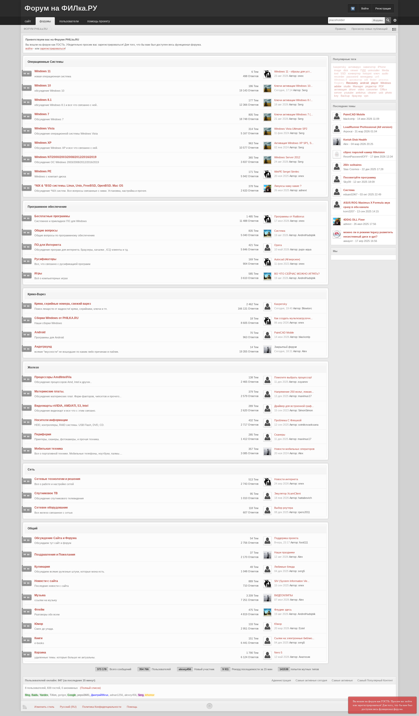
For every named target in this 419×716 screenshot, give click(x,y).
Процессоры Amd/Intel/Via (53, 377)
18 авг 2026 (281, 104)
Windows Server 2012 (287, 157)
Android (39, 332)
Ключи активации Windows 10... (293, 85)
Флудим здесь (283, 609)
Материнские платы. (49, 391)
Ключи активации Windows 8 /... (293, 100)
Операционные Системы (45, 62)
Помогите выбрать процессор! (293, 377)
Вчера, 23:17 (282, 542)
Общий (32, 528)
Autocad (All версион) (287, 259)
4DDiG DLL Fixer (354, 219)
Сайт (28, 21)
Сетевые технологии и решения (57, 479)
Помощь (132, 706)
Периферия (42, 434)
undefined (386, 58)
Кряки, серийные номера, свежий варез (62, 303)
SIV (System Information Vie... (291, 581)
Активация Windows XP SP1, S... (294, 143)
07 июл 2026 (281, 599)
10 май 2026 (281, 249)
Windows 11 (42, 71)
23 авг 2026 (281, 75)
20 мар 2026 (281, 628)
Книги (38, 638)
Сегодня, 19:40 (283, 308)
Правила (340, 28)
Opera (278, 245)
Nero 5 (278, 652)
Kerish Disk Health (355, 139)
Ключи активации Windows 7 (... (293, 114)
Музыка (40, 595)
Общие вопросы (45, 230)
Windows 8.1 (43, 100)
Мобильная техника (48, 448)
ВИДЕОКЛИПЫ (283, 595)
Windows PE (42, 171)
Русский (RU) (68, 706)
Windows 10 (42, 85)
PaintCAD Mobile (284, 332)
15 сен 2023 (281, 410)
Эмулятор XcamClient (287, 493)
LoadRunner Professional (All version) (367, 127)
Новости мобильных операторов (294, 448)
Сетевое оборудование (51, 507)
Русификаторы (45, 259)
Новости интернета (286, 479)
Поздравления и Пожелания (54, 554)
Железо (33, 367)
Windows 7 (41, 114)
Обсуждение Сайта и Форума (55, 538)
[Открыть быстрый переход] (394, 29)
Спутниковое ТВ (46, 493)
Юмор (38, 624)
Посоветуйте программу (359, 177)
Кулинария (42, 566)
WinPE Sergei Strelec (286, 171)
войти (28, 48)
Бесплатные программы (52, 216)
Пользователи (69, 21)
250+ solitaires (352, 164)
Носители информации (51, 420)
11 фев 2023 (281, 263)
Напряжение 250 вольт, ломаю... (294, 391)
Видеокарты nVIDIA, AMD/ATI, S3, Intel (61, 405)
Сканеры (279, 434)
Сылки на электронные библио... (294, 638)
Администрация (281, 680)
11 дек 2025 (281, 381)
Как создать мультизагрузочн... (293, 318)
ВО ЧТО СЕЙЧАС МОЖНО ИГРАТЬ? (297, 273)
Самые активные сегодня (311, 680)
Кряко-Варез (37, 294)
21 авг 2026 (281, 118)
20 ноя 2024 (281, 453)
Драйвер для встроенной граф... (294, 406)
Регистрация (383, 8)
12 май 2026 (281, 656)
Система (279, 230)
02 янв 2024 (281, 147)
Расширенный (395, 20)
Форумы (45, 21)
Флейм (39, 609)
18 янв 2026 (281, 497)
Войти (365, 8)
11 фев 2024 (281, 133)
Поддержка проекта (286, 538)
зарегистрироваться (52, 48)
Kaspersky (280, 303)
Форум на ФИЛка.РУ (60, 8)
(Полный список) (90, 687)
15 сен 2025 (281, 585)
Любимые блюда (284, 566)
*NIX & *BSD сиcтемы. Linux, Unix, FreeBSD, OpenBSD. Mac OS (78, 185)
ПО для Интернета (47, 245)
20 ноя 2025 (281, 176)
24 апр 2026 (281, 483)
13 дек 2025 (281, 396)
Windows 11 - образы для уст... (293, 71)
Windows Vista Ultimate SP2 (290, 128)
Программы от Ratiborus (289, 216)
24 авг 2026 (281, 161)
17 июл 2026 (281, 220)
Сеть (31, 469)
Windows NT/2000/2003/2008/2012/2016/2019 (65, 157)
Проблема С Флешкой (287, 420)
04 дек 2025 (281, 571)
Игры (38, 273)
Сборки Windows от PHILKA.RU (56, 318)
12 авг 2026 (281, 556)
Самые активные (342, 680)
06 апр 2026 (281, 322)
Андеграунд (43, 346)
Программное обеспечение (47, 206)
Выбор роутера (283, 507)
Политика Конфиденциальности (101, 706)
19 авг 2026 (281, 235)
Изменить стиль (44, 706)
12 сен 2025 (281, 424)
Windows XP (42, 142)
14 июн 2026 (281, 336)
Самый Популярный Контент (375, 680)
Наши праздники (284, 552)
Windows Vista (44, 128)
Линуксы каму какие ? (287, 185)
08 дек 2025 (281, 512)
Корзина (40, 652)
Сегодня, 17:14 (283, 90)
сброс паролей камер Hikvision (364, 152)
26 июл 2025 (281, 190)
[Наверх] (209, 706)
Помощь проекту (98, 21)
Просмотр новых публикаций (369, 28)
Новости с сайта (46, 581)
